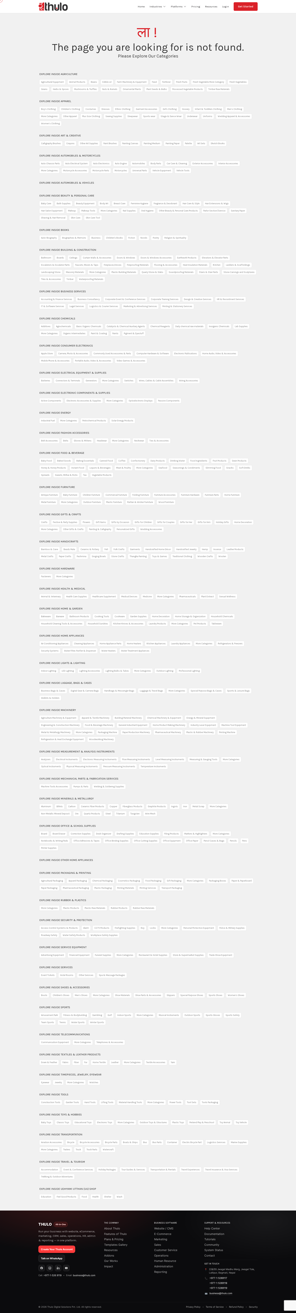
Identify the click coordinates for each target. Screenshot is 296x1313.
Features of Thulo (115, 1234)
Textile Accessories (155, 1062)
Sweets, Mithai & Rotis (66, 475)
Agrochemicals (63, 326)
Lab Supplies (241, 326)
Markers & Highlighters (195, 833)
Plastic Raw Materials (95, 908)
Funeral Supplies (103, 955)
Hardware (57, 568)
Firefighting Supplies (125, 928)
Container (172, 1142)
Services (56, 967)
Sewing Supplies (114, 116)
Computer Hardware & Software (153, 353)
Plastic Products (71, 908)
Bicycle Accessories (90, 1142)
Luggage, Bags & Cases (65, 682)
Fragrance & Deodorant (165, 203)
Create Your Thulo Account (57, 1249)
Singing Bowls (99, 556)
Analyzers (46, 759)
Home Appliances (61, 635)
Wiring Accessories (188, 380)
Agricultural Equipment (52, 82)
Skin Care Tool (93, 217)
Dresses (106, 109)
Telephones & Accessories (109, 1042)
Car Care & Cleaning (177, 163)
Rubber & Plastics (62, 900)
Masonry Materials (75, 272)
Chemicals (57, 318)
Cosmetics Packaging (129, 880)
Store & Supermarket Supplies (188, 955)
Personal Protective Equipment (198, 928)
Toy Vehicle (241, 1122)
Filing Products (171, 833)
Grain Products (239, 460)
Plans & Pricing (113, 1239)
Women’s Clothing (50, 123)
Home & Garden (61, 608)
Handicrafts (58, 541)
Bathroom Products (79, 616)
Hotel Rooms (66, 975)
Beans (94, 82)
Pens (244, 840)
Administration (163, 1266)
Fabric (66, 1062)
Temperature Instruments (153, 766)
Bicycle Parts (111, 1142)
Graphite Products (157, 806)
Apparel (55, 101)
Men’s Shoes (81, 995)
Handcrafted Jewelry (186, 549)
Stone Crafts (117, 556)
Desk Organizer (103, 833)
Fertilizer (166, 82)
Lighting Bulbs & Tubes (117, 671)
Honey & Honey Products (53, 468)
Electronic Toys (104, 1122)
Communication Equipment (55, 1042)
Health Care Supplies (76, 596)
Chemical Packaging (102, 880)
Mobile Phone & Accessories (55, 360)
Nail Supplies (129, 210)
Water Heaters (108, 650)
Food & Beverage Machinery (99, 725)
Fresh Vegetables (238, 82)
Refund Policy (236, 1306)
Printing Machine (227, 732)
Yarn (173, 1062)
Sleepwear (132, 116)
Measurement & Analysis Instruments (77, 751)
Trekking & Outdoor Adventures (57, 1176)
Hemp (205, 549)
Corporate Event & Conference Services (125, 299)
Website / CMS (163, 1228)
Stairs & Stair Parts (208, 272)
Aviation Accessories (51, 1142)
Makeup (72, 210)
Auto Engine (121, 163)
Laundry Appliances (180, 643)
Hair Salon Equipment (52, 210)
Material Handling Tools (130, 1102)
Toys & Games (159, 556)
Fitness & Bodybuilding (75, 1015)
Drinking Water (177, 460)
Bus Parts (157, 1142)
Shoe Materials (122, 995)
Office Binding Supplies (116, 840)
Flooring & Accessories (165, 265)
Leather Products (235, 549)
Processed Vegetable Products (187, 89)
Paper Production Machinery (136, 732)
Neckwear (139, 440)
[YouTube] (66, 1268)
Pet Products (200, 623)
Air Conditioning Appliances (55, 643)
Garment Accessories (146, 109)
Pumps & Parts (80, 786)
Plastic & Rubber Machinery (200, 732)
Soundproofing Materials (181, 272)
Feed (154, 82)
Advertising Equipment (52, 955)
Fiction (131, 238)
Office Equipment (172, 840)
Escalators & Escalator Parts (55, 265)
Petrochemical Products (94, 420)
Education (46, 1196)
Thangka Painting (138, 556)
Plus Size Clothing (91, 116)
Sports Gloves (213, 1015)
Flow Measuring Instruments (136, 759)
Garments (135, 549)
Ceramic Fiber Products (92, 806)
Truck (78, 1149)
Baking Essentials (85, 460)
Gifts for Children (143, 522)
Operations (161, 1255)
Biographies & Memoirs (74, 238)
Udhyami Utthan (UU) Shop (67, 1188)
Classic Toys (63, 1122)
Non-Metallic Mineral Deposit (55, 813)
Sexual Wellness (227, 596)
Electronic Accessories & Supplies (84, 400)
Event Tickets (48, 975)
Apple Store (47, 353)
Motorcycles (121, 170)
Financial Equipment (79, 955)
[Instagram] (50, 1268)
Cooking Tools (102, 616)
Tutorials (209, 1239)
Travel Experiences (190, 1169)
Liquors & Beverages (100, 468)
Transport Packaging (172, 888)
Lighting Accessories (89, 671)
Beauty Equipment (85, 203)
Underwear (192, 116)
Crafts (44, 522)
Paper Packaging (49, 888)
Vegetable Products (102, 475)
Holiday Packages (107, 1169)
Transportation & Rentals (163, 1169)
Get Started (245, 6)
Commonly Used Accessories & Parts (112, 353)
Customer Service (165, 1250)
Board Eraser (59, 833)
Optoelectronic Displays (141, 400)
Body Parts (156, 163)
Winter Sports (97, 1022)
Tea (85, 475)
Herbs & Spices (61, 89)
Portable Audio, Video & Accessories (93, 360)
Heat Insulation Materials (195, 265)
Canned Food (106, 460)
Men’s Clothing (234, 109)
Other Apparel (70, 116)
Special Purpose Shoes (191, 995)
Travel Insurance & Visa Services (221, 1169)
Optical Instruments (51, 766)
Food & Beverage (61, 452)
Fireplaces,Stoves (112, 265)
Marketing (160, 1239)
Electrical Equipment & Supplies (72, 372)
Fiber (76, 1062)
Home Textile (99, 1062)
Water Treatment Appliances (135, 650)
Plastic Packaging (103, 888)
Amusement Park (49, 1015)
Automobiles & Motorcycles (69, 155)
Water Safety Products (74, 935)
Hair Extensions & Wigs (217, 203)
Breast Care (119, 203)
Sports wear (149, 116)
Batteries (45, 380)
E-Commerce (162, 1234)
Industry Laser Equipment (203, 725)
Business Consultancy (89, 299)
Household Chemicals (222, 616)
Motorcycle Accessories (75, 170)
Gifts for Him (204, 522)
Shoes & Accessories (64, 987)
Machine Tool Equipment (233, 725)
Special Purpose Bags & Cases (206, 690)
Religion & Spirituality (175, 238)
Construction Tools (50, 1102)
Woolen (222, 556)
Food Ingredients (198, 460)
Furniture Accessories (165, 495)
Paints (115, 333)
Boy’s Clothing (48, 109)
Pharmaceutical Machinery (168, 732)
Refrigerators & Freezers (230, 643)
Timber (69, 279)
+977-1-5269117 (218, 1278)
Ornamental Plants (132, 89)
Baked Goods (64, 460)
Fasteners (46, 576)
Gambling (97, 1015)
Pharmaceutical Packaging (76, 888)
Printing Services (148, 888)
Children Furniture (91, 495)
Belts (65, 440)
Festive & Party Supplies (65, 522)
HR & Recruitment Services (230, 299)
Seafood (162, 468)
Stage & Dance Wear (171, 116)
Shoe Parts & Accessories (148, 995)
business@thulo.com (84, 1275)
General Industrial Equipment (133, 725)
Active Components (51, 400)
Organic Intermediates (74, 333)
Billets (60, 806)
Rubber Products (119, 908)
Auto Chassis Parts (50, 163)
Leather (115, 1062)
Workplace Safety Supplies (104, 935)
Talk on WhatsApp (51, 1258)
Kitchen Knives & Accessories (128, 623)
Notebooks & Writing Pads (54, 840)
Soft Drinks (244, 468)
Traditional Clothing (182, 556)
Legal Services (77, 306)
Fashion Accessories (64, 432)
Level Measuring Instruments (170, 759)
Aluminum (46, 806)
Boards (60, 257)
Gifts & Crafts (60, 514)
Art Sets (201, 143)
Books (54, 230)
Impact (108, 1266)
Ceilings (73, 257)
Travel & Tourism (62, 1161)
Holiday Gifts (222, 522)
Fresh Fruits (181, 82)
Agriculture (58, 74)
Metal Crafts (47, 556)
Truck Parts (92, 1149)
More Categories (49, 116)
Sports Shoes (215, 995)
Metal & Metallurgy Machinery (55, 732)
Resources (111, 1250)
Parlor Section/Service (214, 210)
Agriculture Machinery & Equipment (58, 718)
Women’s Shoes (236, 995)
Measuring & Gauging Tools (203, 759)
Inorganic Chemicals (219, 326)
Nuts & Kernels (109, 89)
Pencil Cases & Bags (214, 840)
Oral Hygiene (147, 210)
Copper (113, 806)
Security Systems (50, 650)
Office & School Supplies (67, 825)
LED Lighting (68, 671)
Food (84, 1196)
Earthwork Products (186, 257)
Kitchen (216, 265)
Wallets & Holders (50, 698)
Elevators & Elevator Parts (215, 257)
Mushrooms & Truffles (85, 89)
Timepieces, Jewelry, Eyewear (70, 1074)
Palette (188, 143)
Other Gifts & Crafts (73, 529)
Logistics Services (216, 1142)
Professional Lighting (189, 671)
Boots (44, 995)
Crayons (70, 143)
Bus (145, 1142)
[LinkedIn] (58, 1268)
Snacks (230, 468)
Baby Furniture (70, 495)
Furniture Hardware (190, 495)
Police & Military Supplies (232, 928)
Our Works (111, 1261)
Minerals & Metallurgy (66, 798)
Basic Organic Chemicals (88, 326)
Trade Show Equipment (220, 955)
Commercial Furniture (116, 495)
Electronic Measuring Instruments (100, 759)
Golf (110, 1015)
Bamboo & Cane (49, 549)
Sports (54, 1007)
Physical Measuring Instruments (82, 766)
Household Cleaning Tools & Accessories (61, 623)
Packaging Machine (107, 732)
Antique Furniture (49, 495)
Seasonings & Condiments (186, 468)
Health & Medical (62, 588)
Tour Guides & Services (133, 1169)
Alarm (86, 928)
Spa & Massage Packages (112, 975)
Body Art (104, 203)
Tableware (216, 623)
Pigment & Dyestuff (134, 333)
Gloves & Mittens (82, 440)
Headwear (102, 440)
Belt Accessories (49, 440)
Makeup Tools (88, 210)
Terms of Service (215, 1306)
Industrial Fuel (48, 420)
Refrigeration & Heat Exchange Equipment (62, 739)
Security (253, 1306)
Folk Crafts (119, 549)
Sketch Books (218, 143)
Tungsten (135, 813)
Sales (157, 1244)
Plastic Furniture (114, 502)
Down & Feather (49, 1062)
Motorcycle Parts (100, 170)
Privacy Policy (193, 1306)
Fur (85, 1062)
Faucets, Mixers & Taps (86, 265)
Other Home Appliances (66, 860)
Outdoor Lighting (164, 671)
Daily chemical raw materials (189, 326)
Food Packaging (153, 880)
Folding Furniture (140, 495)
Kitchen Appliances (156, 643)
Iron (185, 806)
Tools (53, 1094)
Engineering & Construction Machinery (60, 725)
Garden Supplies (138, 616)
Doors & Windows (126, 257)
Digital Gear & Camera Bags (85, 690)
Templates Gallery (115, 1244)
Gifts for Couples (166, 522)
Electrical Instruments (67, 759)
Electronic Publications (185, 353)
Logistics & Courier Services (103, 306)
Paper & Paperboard (242, 880)
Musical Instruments (169, 1015)
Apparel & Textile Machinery (95, 718)
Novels (143, 238)
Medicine (147, 596)
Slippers (171, 995)
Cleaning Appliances (84, 643)
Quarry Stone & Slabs (152, 272)
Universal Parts (139, 170)
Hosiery (185, 109)
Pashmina (81, 556)
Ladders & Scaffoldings (238, 265)
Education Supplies (149, 833)
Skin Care (75, 217)
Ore (76, 813)
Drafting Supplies (125, 833)
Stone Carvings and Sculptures (239, 272)
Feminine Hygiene (139, 203)
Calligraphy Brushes (51, 143)
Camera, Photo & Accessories (73, 353)
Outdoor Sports (192, 1015)
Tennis (62, 1022)
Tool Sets (191, 1102)
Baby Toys (46, 1122)
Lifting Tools (107, 1102)
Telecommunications (64, 1034)
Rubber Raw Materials (143, 908)
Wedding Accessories (151, 529)
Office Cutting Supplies (145, 840)
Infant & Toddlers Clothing (208, 109)
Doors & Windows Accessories (156, 257)
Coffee (121, 460)
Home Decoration (243, 522)
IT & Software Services (52, 306)
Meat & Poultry (123, 468)
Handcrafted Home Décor (158, 549)
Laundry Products (157, 623)
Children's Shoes (61, 995)
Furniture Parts (212, 495)
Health (95, 1196)
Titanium (120, 813)
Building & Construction (67, 249)
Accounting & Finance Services (56, 299)
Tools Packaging (210, 1102)
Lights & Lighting (62, 663)
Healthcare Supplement (104, 596)
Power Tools (175, 1102)
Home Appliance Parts (110, 643)
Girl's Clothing (170, 109)
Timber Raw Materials (219, 89)
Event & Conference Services (78, 1169)
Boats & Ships (130, 1142)
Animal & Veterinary (51, 596)
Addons (109, 1255)
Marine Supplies (239, 1142)
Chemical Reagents (160, 326)
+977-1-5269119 (218, 1288)
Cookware (120, 616)
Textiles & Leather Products (70, 1054)
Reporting (160, 1272)
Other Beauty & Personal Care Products (178, 210)
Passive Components (169, 400)
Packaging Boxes (217, 880)
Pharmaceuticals (187, 596)
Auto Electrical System (76, 163)
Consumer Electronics (66, 345)
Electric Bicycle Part (192, 1142)
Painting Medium (152, 143)
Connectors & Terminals (68, 380)
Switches (128, 380)
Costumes (90, 109)
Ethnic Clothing (122, 109)
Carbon (72, 806)
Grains (44, 89)
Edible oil (107, 82)
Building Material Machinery (128, 718)
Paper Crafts (65, 556)
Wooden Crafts (205, 556)
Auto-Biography (49, 238)
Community (211, 1244)
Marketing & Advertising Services (140, 306)
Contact (209, 1255)
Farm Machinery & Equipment (131, 82)
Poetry (156, 238)
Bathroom (46, 257)
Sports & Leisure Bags (238, 690)
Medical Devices (129, 596)
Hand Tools (90, 1102)
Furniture (57, 487)
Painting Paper (173, 143)
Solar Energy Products (122, 420)
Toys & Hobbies (60, 1114)
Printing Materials (125, 888)
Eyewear (45, 1082)
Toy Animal (225, 1122)
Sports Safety (232, 1015)
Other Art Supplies (89, 143)
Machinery (57, 710)
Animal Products (77, 82)
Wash (119, 1196)
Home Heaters (134, 643)
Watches (93, 1082)
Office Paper (192, 840)
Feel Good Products (66, 1196)
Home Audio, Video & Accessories (219, 353)
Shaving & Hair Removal (53, 217)
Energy (55, 412)
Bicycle (70, 1142)
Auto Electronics (101, 163)
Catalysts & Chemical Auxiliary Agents (126, 326)
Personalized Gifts (126, 529)
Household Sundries (98, 623)
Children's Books (114, 238)
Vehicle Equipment (161, 170)
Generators (91, 380)
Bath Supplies (64, 203)
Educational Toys (83, 1122)
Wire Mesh (150, 813)
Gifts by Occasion (120, 522)
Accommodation (49, 1169)
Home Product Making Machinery (169, 725)
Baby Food (46, 460)
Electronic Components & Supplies (74, 392)
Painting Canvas (130, 143)
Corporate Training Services (164, 299)
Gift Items (101, 522)
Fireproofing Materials (138, 265)
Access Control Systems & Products (59, 928)
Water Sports (78, 1022)
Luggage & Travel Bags (151, 690)
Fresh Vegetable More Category (208, 82)
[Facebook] (41, 1268)
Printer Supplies (49, 848)
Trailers (66, 1149)
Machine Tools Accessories (54, 786)
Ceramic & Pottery (90, 549)
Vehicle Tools (182, 170)
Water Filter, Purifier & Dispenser (80, 650)
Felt (106, 549)
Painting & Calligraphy (100, 529)
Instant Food (77, 468)
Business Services (62, 291)
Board (44, 833)
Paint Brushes (110, 143)
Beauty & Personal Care (66, 195)
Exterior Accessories (203, 163)
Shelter (107, 1196)
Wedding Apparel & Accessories (234, 116)
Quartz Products (92, 813)
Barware (60, 616)
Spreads (45, 475)
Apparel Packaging (78, 880)
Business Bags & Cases (53, 690)
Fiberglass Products (132, 806)
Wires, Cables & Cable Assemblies (156, 380)
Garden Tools (72, 1102)
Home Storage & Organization (190, 616)
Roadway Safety (49, 935)
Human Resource (165, 1261)
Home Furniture (231, 495)
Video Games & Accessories (131, 360)
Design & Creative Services (197, 299)
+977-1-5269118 (218, 1283)
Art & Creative (60, 135)
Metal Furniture (48, 502)
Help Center (212, 1228)
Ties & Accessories (159, 440)
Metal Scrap (198, 806)
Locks (153, 928)
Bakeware (46, 616)
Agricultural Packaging (52, 880)
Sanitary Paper (238, 210)
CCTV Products (101, 928)
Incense (217, 549)
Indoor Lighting (48, 671)
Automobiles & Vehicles (66, 182)
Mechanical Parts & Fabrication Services (78, 778)
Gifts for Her (186, 522)
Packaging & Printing (65, 872)
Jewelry (58, 1082)
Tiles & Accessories (51, 279)
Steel (108, 813)
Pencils (233, 840)
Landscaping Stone (50, 272)
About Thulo (112, 1228)
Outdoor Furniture (92, 502)
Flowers (86, 522)
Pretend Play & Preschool (201, 1122)
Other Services (86, 975)
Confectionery (138, 460)
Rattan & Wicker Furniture (140, 502)
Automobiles (138, 163)
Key (142, 928)
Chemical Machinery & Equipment (164, 718)
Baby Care (46, 203)
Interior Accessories (228, 163)
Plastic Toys (178, 1122)
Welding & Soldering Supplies (109, 786)
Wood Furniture (166, 502)
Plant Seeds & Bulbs (156, 89)
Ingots (174, 806)
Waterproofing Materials (91, 279)
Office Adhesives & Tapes (86, 840)
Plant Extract (207, 596)
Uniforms (207, 116)
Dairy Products (158, 460)
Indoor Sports (124, 1015)
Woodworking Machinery (101, 739)
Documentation (214, 1234)
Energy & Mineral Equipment (201, 718)
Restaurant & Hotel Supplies (153, 955)
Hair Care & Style (191, 203)
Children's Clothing (70, 109)
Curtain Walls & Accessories (97, 257)
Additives (46, 326)
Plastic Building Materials (124, 272)
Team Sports (47, 1022)
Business (96, 238)
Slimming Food (213, 468)
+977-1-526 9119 (52, 1275)
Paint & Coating (99, 333)
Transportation (60, 1134)
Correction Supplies (81, 833)
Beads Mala (69, 549)
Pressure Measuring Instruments (119, 766)
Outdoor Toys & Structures (153, 1122)
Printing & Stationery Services (177, 306)
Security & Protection (65, 920)
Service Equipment (63, 947)
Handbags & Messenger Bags (119, 690)
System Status (213, 1250)
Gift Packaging (174, 880)
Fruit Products (219, 460)
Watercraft (108, 1149)
